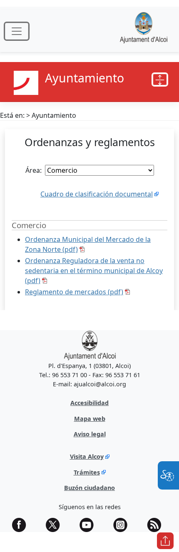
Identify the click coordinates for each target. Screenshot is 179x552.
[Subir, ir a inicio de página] (165, 541)
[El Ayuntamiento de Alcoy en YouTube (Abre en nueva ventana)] (89, 525)
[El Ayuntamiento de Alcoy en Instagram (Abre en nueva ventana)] (123, 525)
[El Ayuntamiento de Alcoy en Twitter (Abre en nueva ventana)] (56, 525)
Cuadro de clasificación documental (96, 194)
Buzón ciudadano (89, 488)
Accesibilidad (89, 403)
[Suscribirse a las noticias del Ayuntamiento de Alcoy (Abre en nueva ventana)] (157, 525)
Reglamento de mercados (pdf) (74, 291)
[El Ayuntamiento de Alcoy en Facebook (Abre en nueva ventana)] (22, 525)
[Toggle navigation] (16, 31)
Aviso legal (90, 434)
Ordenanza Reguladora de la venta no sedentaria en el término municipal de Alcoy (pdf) (94, 270)
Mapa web (89, 419)
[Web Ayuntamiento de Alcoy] (143, 31)
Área (32, 170)
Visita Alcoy (87, 456)
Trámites (87, 472)
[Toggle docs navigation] (160, 79)
